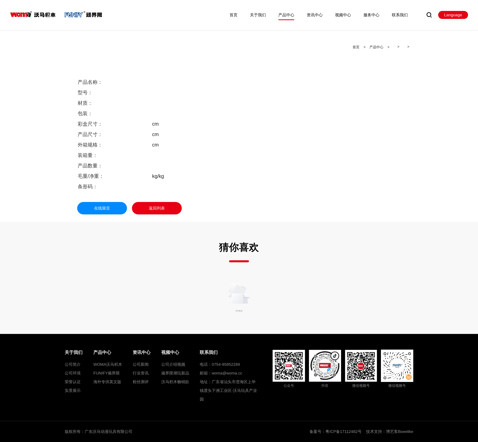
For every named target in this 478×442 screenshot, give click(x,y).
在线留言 (102, 208)
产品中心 (376, 47)
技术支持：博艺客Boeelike (389, 431)
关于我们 (74, 352)
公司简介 (73, 364)
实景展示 (73, 390)
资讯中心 (142, 352)
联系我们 (209, 352)
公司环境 (73, 373)
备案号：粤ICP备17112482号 (337, 431)
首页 (356, 47)
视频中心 (170, 352)
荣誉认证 (73, 382)
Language (453, 15)
